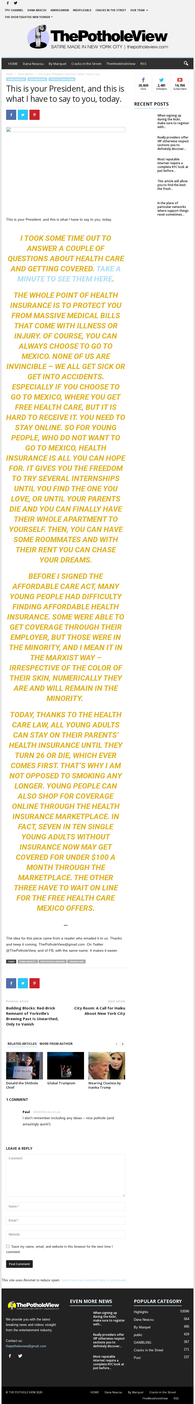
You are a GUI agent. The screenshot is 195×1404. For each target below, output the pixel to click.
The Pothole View (62, 79)
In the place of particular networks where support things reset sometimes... (173, 209)
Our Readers (37, 79)
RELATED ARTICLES (22, 1044)
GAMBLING (142, 1342)
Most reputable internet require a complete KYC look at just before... (172, 165)
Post (137, 1358)
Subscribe (180, 78)
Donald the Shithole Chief (22, 1085)
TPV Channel (14, 10)
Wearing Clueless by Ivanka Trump (104, 1085)
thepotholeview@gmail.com (26, 1346)
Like (143, 78)
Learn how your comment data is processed (93, 1280)
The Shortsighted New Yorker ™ (29, 17)
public (138, 1335)
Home (9, 74)
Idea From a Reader (52, 961)
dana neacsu (28, 961)
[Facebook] (8, 3)
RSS (143, 63)
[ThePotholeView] (97, 37)
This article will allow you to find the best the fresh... (172, 185)
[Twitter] (15, 3)
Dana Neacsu (36, 10)
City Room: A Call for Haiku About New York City (99, 1010)
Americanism (60, 10)
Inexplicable (82, 10)
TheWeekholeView (120, 63)
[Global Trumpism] (65, 1065)
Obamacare (76, 961)
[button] (185, 63)
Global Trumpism (61, 1083)
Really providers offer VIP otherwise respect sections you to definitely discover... (173, 143)
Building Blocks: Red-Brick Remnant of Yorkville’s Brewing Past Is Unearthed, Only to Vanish (32, 1016)
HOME (13, 63)
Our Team (137, 10)
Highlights (141, 1312)
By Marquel (57, 63)
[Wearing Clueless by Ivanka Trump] (106, 1065)
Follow (162, 78)
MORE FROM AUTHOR (56, 1044)
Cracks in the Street (110, 10)
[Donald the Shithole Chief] (24, 1065)
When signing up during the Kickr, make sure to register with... (173, 121)
